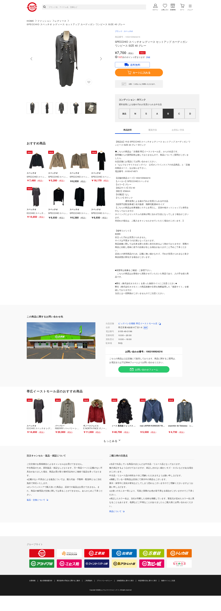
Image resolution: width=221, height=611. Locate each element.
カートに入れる (142, 72)
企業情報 (32, 580)
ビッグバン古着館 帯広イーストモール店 (138, 323)
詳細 (148, 57)
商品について (115, 511)
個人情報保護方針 (46, 580)
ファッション (44, 20)
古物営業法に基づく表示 (125, 580)
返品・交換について (36, 499)
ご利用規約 (88, 580)
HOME (30, 20)
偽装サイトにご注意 (168, 580)
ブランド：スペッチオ (124, 31)
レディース (61, 20)
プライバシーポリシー (104, 580)
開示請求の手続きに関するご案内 (68, 580)
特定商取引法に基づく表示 (147, 580)
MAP (145, 328)
